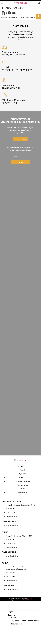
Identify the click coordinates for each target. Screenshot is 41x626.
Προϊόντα (11, 615)
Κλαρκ (14, 618)
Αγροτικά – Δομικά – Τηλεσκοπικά (25, 621)
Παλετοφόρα (16, 624)
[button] (38, 16)
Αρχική (10, 612)
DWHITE (27, 600)
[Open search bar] (39, 3)
